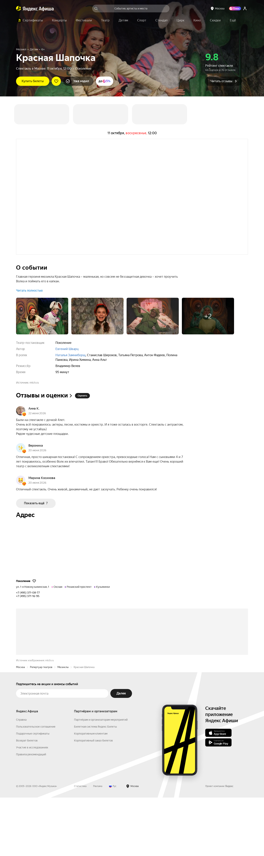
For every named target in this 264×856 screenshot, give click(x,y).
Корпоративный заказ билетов (93, 798)
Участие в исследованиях (32, 805)
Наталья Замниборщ (70, 355)
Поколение (83, 68)
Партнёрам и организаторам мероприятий (101, 778)
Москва (20, 725)
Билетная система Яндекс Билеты (95, 785)
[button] (233, 20)
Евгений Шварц (67, 349)
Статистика (80, 844)
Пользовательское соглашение (35, 785)
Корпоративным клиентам (90, 792)
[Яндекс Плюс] (235, 8)
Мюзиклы (63, 725)
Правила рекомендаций (31, 812)
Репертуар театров (41, 725)
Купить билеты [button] (33, 81)
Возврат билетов (27, 798)
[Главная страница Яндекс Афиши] (18, 8)
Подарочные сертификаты (32, 792)
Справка (21, 778)
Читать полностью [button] (29, 290)
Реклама (97, 844)
